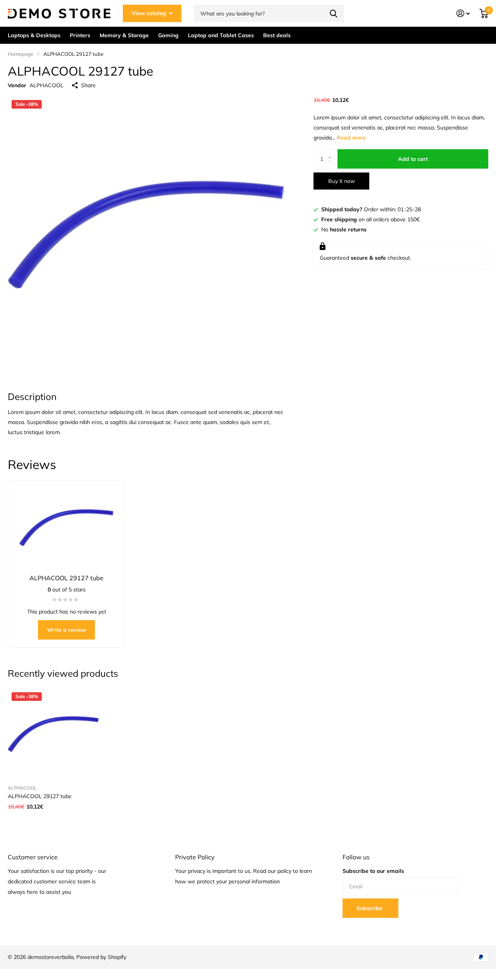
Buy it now (341, 181)
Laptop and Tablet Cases (221, 35)
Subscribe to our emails (373, 870)
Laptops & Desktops (34, 35)
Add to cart (413, 158)
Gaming (168, 35)
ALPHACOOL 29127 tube (40, 796)
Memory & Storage (124, 35)
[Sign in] (463, 13)
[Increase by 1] (331, 152)
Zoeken (333, 13)
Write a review (66, 629)
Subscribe (370, 908)
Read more (351, 137)
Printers (80, 35)
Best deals (277, 35)
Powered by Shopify (101, 956)
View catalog (150, 13)
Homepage (20, 54)
